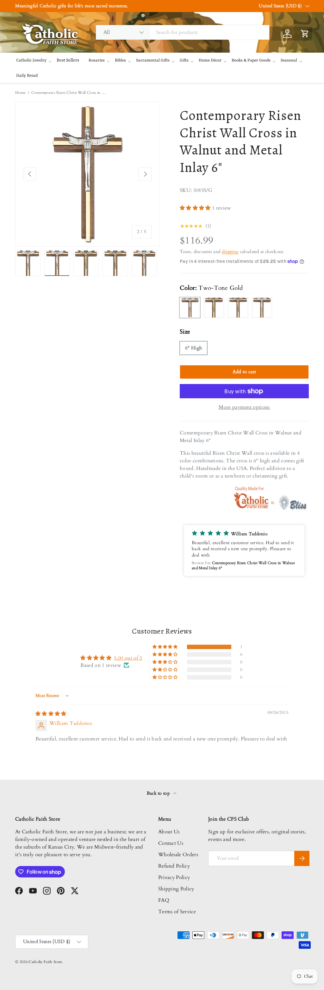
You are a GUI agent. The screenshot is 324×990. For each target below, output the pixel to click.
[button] (196, 208)
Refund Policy (174, 866)
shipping (230, 252)
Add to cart (244, 371)
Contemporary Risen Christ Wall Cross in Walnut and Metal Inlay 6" (69, 92)
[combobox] (182, 32)
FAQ (163, 900)
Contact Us (170, 843)
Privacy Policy (174, 877)
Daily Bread (27, 75)
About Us (169, 831)
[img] (50, 713)
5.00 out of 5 (128, 658)
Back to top (159, 793)
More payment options (244, 407)
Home (20, 92)
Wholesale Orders (178, 854)
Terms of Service (177, 911)
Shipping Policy (176, 888)
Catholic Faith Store (45, 961)
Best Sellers (68, 60)
